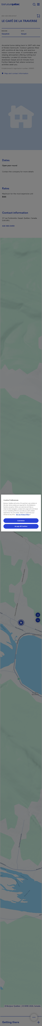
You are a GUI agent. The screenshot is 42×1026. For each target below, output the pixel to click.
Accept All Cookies (21, 526)
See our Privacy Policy (23, 514)
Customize (21, 520)
